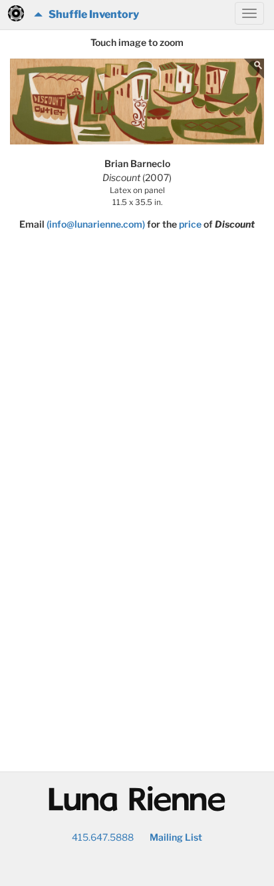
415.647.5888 (103, 837)
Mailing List (176, 837)
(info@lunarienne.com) (96, 224)
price (190, 224)
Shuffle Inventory (91, 14)
